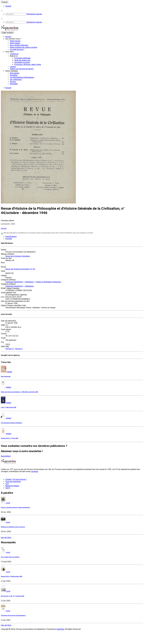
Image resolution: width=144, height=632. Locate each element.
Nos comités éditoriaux (19, 45)
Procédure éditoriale (22, 58)
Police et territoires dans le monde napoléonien (15, 507)
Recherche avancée (34, 14)
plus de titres (6, 537)
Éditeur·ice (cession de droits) (22, 69)
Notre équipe (15, 43)
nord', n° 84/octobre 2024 (8, 407)
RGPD (7, 488)
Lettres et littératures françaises (48, 282)
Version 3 (19, 349)
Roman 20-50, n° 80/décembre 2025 (11, 576)
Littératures (29, 282)
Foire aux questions (13, 481)
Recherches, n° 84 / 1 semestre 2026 (12, 596)
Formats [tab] (8, 239)
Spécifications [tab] (11, 236)
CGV (7, 484)
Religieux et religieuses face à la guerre (13, 527)
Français (4, 2)
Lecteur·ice (14, 54)
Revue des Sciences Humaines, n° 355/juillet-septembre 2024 (19, 392)
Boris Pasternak (5, 376)
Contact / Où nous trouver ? (16, 479)
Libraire (13, 67)
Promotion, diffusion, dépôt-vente (27, 64)
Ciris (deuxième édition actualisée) (11, 423)
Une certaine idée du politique (10, 557)
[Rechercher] (2, 10)
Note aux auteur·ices (22, 60)
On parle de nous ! (17, 49)
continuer (34, 471)
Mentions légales (12, 486)
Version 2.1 (9, 349)
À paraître (13, 75)
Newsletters (6, 456)
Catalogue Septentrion (14, 282)
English (8, 6)
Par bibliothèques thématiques (22, 77)
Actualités (14, 84)
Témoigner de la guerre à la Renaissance (13, 615)
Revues (13, 82)
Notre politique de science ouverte (23, 47)
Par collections (16, 79)
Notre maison (15, 41)
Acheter (4, 228)
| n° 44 (20, 269)
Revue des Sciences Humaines (17, 256)
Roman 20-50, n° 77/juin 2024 (9, 438)
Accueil (8, 37)
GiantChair (60, 629)
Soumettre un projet (22, 62)
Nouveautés (14, 73)
